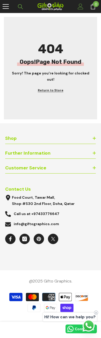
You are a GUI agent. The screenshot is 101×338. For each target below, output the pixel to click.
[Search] (20, 7)
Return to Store (50, 90)
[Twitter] (53, 239)
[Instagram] (24, 239)
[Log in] (80, 6)
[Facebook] (10, 239)
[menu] (6, 6)
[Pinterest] (39, 239)
